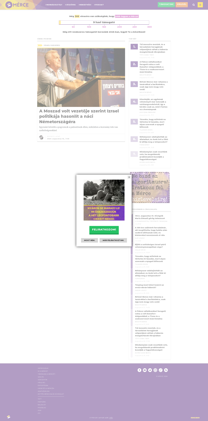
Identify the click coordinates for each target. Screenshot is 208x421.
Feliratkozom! (104, 229)
